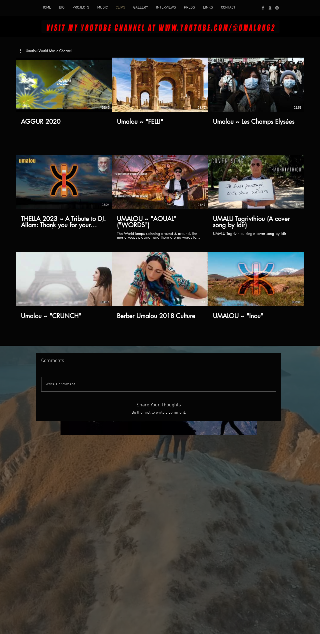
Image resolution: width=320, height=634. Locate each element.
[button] (46, 51)
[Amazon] (270, 8)
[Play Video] (64, 85)
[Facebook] (263, 8)
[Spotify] (277, 8)
